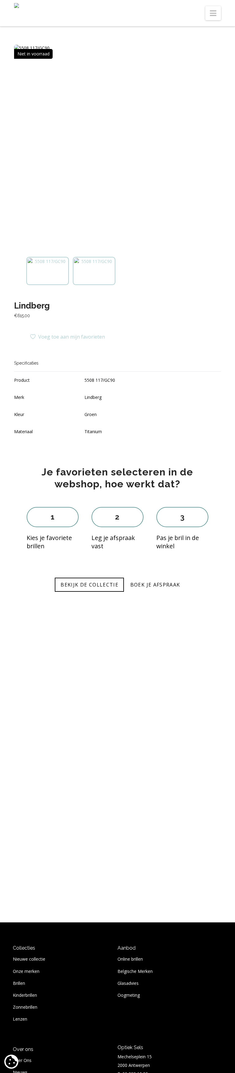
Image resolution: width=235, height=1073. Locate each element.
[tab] (48, 271)
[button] (213, 13)
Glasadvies (128, 983)
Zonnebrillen (25, 1007)
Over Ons (22, 1060)
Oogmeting (129, 995)
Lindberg (32, 305)
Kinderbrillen (25, 995)
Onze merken (26, 971)
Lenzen (20, 1019)
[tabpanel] (117, 148)
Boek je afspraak (155, 584)
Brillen (19, 983)
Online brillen (130, 959)
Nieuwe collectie (29, 959)
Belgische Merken (135, 971)
